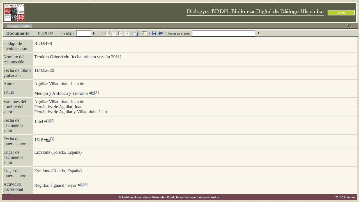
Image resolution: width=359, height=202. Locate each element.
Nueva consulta (19, 26)
